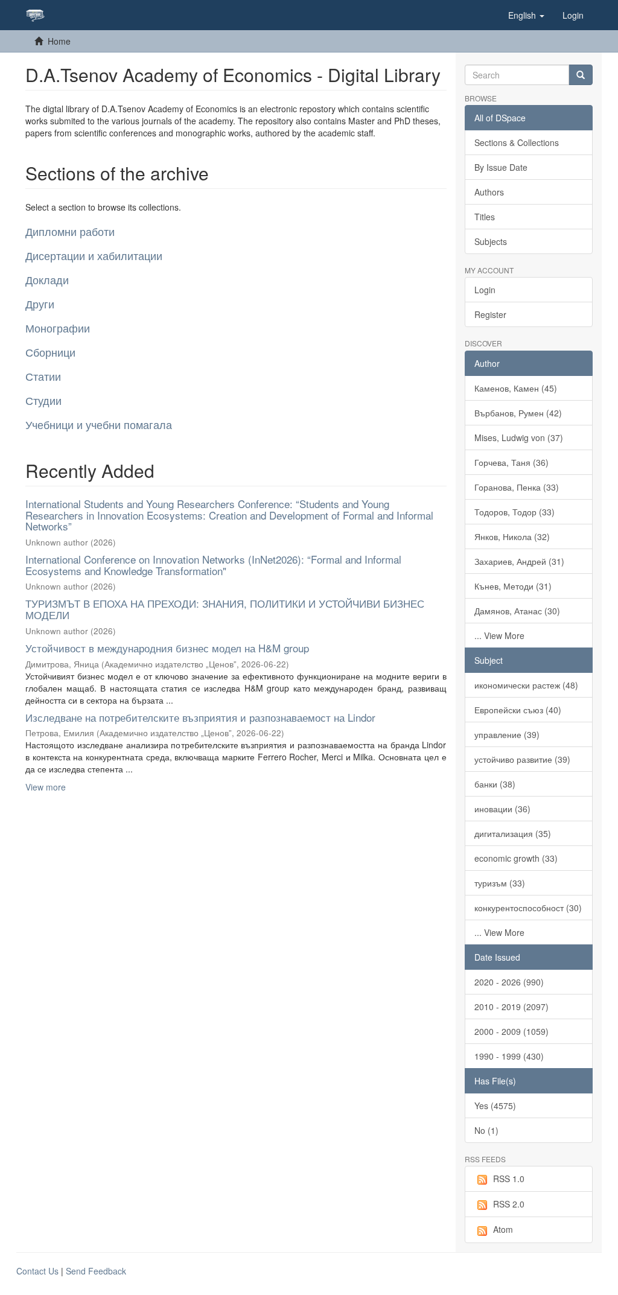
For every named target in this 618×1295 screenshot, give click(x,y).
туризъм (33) (499, 883)
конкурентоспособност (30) (528, 908)
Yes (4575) (495, 1105)
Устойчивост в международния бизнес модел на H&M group (167, 647)
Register (490, 314)
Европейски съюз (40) (517, 710)
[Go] (581, 75)
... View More (499, 635)
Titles (484, 217)
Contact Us (37, 1271)
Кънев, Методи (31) (513, 586)
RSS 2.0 (508, 1204)
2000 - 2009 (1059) (511, 1031)
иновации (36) (502, 809)
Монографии (57, 328)
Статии (43, 376)
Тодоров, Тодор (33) (514, 512)
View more (45, 787)
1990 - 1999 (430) (509, 1056)
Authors (489, 192)
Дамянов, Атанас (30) (517, 611)
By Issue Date (500, 167)
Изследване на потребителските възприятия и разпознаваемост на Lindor (200, 717)
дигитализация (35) (512, 833)
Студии (43, 400)
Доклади (47, 279)
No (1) (486, 1130)
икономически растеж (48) (526, 685)
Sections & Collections (516, 142)
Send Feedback (96, 1271)
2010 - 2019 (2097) (511, 1007)
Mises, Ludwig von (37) (518, 437)
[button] (526, 15)
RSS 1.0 (508, 1178)
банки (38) (494, 784)
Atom (503, 1229)
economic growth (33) (516, 858)
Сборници (50, 352)
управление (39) (507, 734)
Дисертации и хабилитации (93, 255)
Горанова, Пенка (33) (516, 487)
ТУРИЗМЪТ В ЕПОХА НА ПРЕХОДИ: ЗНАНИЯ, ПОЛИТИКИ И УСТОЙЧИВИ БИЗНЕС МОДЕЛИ (224, 609)
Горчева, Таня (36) (511, 462)
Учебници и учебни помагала (98, 424)
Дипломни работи (70, 231)
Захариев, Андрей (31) (519, 561)
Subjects (490, 241)
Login (484, 290)
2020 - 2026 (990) (509, 982)
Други (39, 303)
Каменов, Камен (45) (515, 388)
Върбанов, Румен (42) (518, 413)
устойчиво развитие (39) (522, 759)
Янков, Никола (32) (512, 536)
